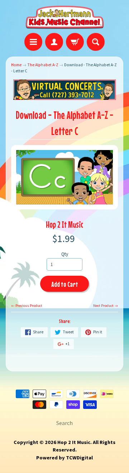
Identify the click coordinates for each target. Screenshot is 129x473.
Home (16, 64)
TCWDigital (79, 457)
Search (64, 422)
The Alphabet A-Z (42, 64)
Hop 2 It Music (64, 224)
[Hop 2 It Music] (64, 17)
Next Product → (105, 305)
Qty (64, 254)
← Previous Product (26, 305)
